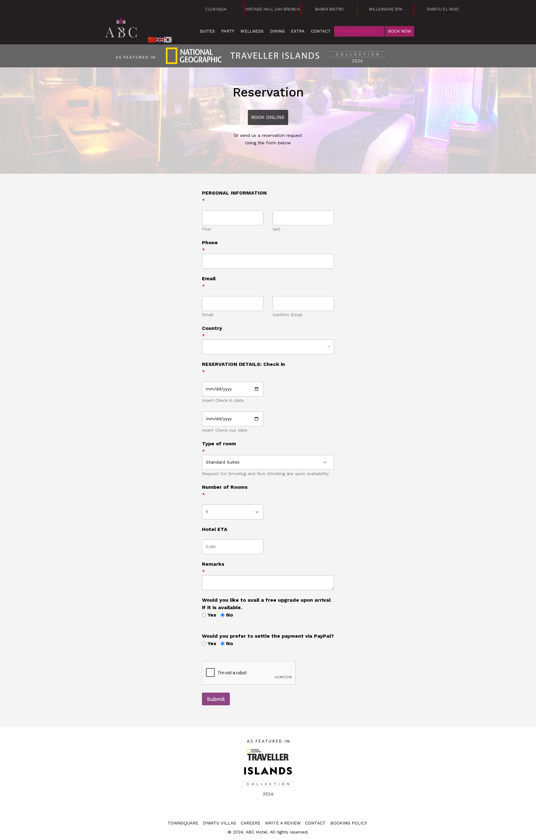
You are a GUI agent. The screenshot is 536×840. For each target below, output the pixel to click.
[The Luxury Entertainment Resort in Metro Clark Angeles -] (121, 26)
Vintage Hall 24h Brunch (272, 9)
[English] (160, 39)
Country (212, 332)
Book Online (268, 117)
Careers (250, 822)
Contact (321, 31)
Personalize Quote (359, 31)
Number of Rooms (225, 490)
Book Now (399, 31)
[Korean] (168, 39)
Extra (298, 31)
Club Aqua (216, 9)
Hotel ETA (214, 529)
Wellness (252, 31)
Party (227, 31)
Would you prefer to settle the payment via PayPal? (268, 636)
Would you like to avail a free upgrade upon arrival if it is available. (266, 603)
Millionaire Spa (386, 9)
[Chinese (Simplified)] (152, 39)
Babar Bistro (329, 9)
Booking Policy (348, 822)
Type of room (219, 447)
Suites (207, 31)
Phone (210, 246)
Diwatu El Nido (443, 9)
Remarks (213, 567)
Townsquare (183, 822)
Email (209, 282)
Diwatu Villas (219, 822)
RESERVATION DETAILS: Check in (243, 368)
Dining (277, 31)
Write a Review (283, 822)
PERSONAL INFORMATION (234, 196)
